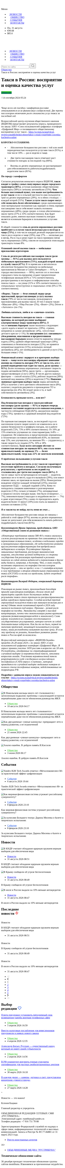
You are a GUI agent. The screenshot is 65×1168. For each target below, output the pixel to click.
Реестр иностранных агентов (22, 1139)
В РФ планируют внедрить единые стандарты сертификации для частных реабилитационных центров (30, 1063)
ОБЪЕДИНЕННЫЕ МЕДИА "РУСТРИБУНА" (31, 1150)
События (11, 778)
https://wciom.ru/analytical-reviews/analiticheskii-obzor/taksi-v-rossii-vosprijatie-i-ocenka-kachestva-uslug (31, 135)
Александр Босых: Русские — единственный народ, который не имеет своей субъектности (28, 1047)
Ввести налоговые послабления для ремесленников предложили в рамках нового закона (27, 1032)
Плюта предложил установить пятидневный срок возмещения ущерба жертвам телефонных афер (26, 1016)
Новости (11, 856)
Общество (6, 92)
